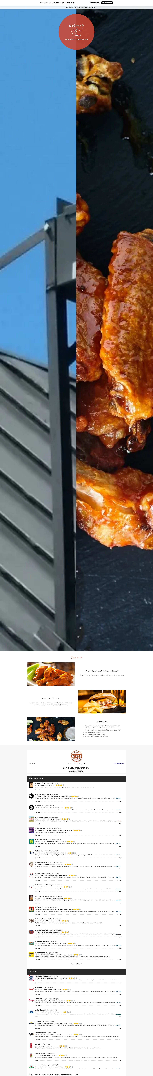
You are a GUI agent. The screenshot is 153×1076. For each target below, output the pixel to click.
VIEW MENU (94, 3)
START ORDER (107, 3)
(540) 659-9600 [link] (69, 7)
